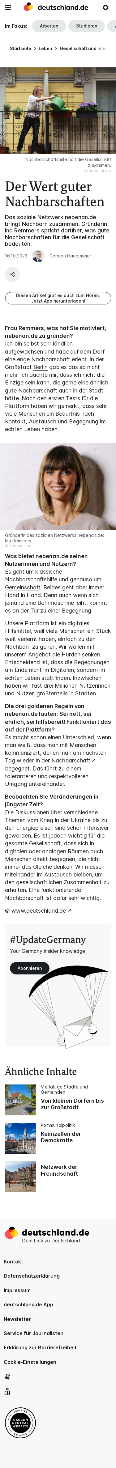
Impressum (17, 1290)
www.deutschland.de (38, 910)
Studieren (86, 25)
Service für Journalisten (33, 1333)
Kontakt (13, 1261)
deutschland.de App (28, 1304)
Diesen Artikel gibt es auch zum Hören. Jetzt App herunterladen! (58, 298)
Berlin (40, 367)
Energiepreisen (35, 828)
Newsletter (17, 1319)
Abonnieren (30, 968)
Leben (45, 48)
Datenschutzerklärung (32, 1276)
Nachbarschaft (70, 760)
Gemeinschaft (23, 587)
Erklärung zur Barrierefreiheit (40, 1347)
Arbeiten (49, 25)
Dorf (99, 351)
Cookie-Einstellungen (30, 1362)
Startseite (20, 48)
